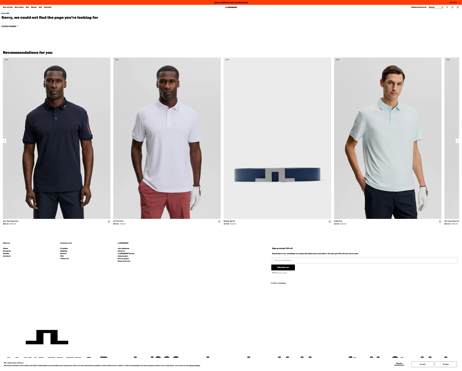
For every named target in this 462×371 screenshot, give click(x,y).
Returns (63, 253)
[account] (447, 7)
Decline (446, 364)
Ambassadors (123, 256)
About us (121, 251)
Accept (423, 364)
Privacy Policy (194, 365)
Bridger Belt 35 (229, 221)
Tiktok (5, 248)
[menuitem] (8, 7)
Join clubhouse (123, 248)
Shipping (63, 251)
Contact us (64, 258)
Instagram (7, 251)
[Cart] (457, 7)
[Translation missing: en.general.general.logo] (231, 7)
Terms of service (124, 261)
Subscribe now (283, 267)
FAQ (62, 256)
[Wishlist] (452, 7)
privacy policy (282, 273)
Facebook (6, 256)
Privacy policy (123, 258)
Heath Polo (338, 221)
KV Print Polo (118, 221)
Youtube (6, 253)
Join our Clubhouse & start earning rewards (231, 2)
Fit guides (64, 248)
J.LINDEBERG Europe (126, 253)
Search (431, 7)
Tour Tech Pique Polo (10, 221)
